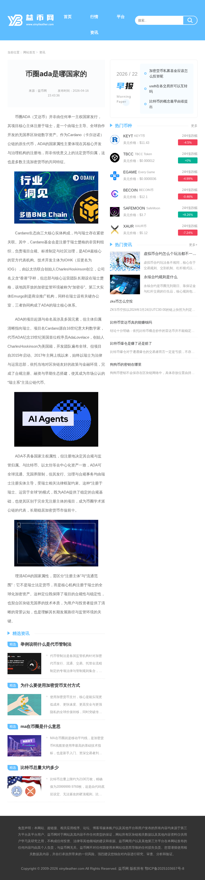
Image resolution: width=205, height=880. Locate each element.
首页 (68, 17)
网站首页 (29, 52)
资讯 (94, 32)
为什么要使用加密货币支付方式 (50, 685)
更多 (194, 126)
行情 (94, 17)
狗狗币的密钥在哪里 (126, 364)
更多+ (193, 245)
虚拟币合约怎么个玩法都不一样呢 (172, 253)
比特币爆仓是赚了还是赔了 (131, 343)
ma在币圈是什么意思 (40, 726)
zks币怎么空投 (121, 301)
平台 (121, 17)
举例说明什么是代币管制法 (46, 644)
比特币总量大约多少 (39, 767)
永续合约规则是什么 (161, 277)
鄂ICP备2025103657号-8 (164, 868)
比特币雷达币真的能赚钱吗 (131, 322)
